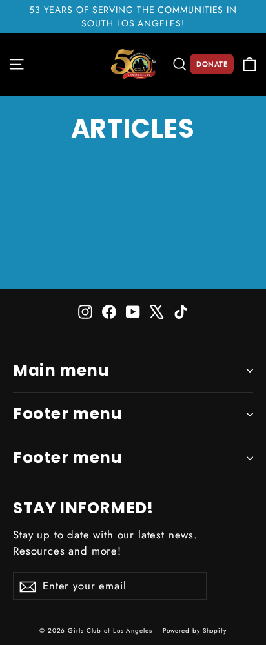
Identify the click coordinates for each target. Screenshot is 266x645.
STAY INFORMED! (83, 507)
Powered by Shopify (195, 630)
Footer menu (67, 413)
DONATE (211, 64)
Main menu (61, 370)
